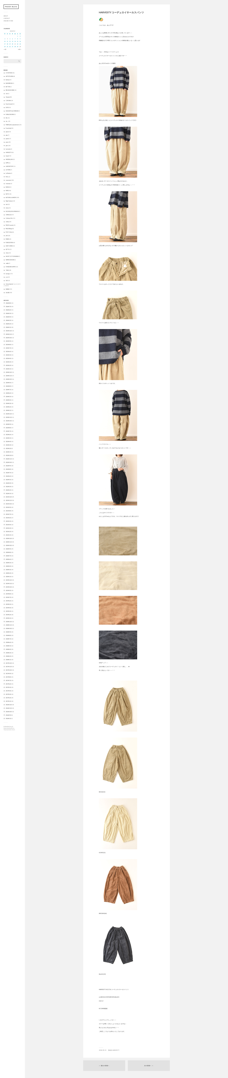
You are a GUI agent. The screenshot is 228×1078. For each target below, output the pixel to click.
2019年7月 (8, 597)
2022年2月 (8, 490)
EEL (6, 118)
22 (17, 44)
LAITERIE (8, 169)
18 (7, 44)
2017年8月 (8, 677)
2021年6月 (8, 517)
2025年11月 (9, 334)
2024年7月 (8, 389)
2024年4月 (8, 400)
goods (7, 138)
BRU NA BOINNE (10, 90)
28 (15, 46)
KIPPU (7, 163)
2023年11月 (9, 417)
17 (4, 44)
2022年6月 (8, 476)
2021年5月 (8, 521)
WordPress (11, 728)
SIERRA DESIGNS (10, 260)
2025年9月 (8, 341)
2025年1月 (8, 369)
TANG (7, 270)
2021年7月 (8, 514)
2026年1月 (8, 327)
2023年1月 (8, 452)
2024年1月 (8, 410)
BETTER (8, 86)
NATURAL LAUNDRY (11, 197)
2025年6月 (8, 351)
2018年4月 (8, 649)
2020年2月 (8, 573)
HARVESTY (8, 152)
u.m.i (7, 277)
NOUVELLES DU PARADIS (12, 211)
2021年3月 (8, 528)
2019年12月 (9, 580)
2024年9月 (8, 382)
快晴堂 (7, 289)
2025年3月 (8, 362)
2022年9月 (8, 465)
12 (10, 41)
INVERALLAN (9, 159)
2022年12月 (9, 455)
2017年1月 (8, 701)
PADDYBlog (9, 228)
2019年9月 (8, 590)
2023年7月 (8, 431)
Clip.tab (8, 97)
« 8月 (5, 49)
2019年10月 (9, 587)
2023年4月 (8, 441)
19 (10, 44)
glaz (7, 135)
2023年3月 (8, 445)
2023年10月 (9, 420)
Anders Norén (11, 729)
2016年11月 (9, 708)
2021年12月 (9, 497)
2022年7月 (8, 472)
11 (7, 41)
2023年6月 (8, 434)
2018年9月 (8, 632)
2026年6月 (8, 310)
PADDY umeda (9, 225)
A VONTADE (9, 73)
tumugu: (8, 273)
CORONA (8, 100)
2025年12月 (9, 330)
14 (15, 41)
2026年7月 (8, 306)
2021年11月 (9, 500)
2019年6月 (8, 601)
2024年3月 (8, 403)
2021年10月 (9, 504)
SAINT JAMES (9, 246)
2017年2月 (8, 697)
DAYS (7, 107)
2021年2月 (8, 531)
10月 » (19, 49)
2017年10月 (9, 670)
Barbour (8, 79)
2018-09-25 (102, 1050)
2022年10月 (9, 462)
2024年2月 (8, 407)
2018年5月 (8, 646)
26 (10, 46)
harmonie (8, 149)
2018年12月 (9, 621)
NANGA (8, 187)
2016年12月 (9, 704)
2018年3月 (8, 652)
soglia (7, 263)
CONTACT (7, 18)
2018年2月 (8, 656)
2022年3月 (8, 486)
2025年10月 (9, 337)
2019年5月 (8, 604)
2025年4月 (8, 358)
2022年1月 (8, 493)
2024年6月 (8, 393)
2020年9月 (8, 549)
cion (7, 93)
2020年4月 (8, 566)
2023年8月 (8, 427)
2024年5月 (8, 396)
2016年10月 (9, 711)
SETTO (7, 249)
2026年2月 (8, 324)
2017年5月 (8, 687)
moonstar (8, 183)
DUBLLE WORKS (10, 114)
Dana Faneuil (9, 104)
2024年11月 (9, 375)
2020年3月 (8, 569)
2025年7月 (8, 348)
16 (20, 41)
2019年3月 (8, 611)
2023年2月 (8, 448)
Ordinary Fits (9, 218)
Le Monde (8, 173)
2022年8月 (8, 469)
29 (17, 46)
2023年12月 (9, 414)
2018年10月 (9, 628)
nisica (7, 208)
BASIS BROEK (9, 83)
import (7, 156)
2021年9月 (8, 507)
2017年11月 (9, 666)
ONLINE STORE (8, 21)
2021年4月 (8, 524)
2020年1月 (8, 576)
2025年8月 (8, 344)
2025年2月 (8, 365)
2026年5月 (8, 313)
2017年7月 (8, 680)
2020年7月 (8, 556)
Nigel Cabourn (9, 201)
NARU (7, 190)
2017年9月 (8, 673)
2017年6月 (8, 684)
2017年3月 (8, 694)
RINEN (7, 239)
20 (12, 44)
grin (7, 145)
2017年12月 (9, 663)
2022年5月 (8, 479)
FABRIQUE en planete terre (12, 124)
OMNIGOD (9, 214)
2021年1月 (8, 535)
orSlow (7, 221)
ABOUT (6, 16)
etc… (7, 121)
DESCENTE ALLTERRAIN (12, 111)
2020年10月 (9, 545)
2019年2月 (8, 614)
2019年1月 (8, 618)
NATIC (7, 194)
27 (12, 46)
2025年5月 (8, 355)
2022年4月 (8, 483)
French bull (8, 128)
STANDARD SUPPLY (11, 266)
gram (7, 142)
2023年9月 (8, 424)
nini (6, 204)
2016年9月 (8, 715)
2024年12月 (9, 372)
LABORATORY (9, 166)
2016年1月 (8, 718)
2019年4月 (8, 607)
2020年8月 (8, 552)
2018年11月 (9, 625)
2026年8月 (8, 303)
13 (12, 41)
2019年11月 (9, 583)
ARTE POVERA (9, 76)
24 (4, 46)
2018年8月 (8, 635)
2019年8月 (8, 594)
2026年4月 (8, 317)
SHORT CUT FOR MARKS (12, 256)
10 (4, 41)
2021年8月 (8, 510)
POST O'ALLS (9, 232)
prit (6, 235)
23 (20, 44)
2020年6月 (8, 559)
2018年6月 (8, 642)
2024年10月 (9, 379)
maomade (8, 180)
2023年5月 (8, 438)
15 (17, 41)
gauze (7, 131)
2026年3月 (8, 320)
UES (7, 280)
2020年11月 (9, 542)
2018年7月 (8, 639)
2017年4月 (8, 691)
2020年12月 (9, 538)
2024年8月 (8, 386)
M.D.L (7, 176)
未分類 (7, 292)
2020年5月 (8, 562)
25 (7, 46)
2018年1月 (8, 659)
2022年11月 (9, 459)
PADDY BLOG (11, 7)
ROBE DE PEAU (9, 242)
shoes (7, 253)
